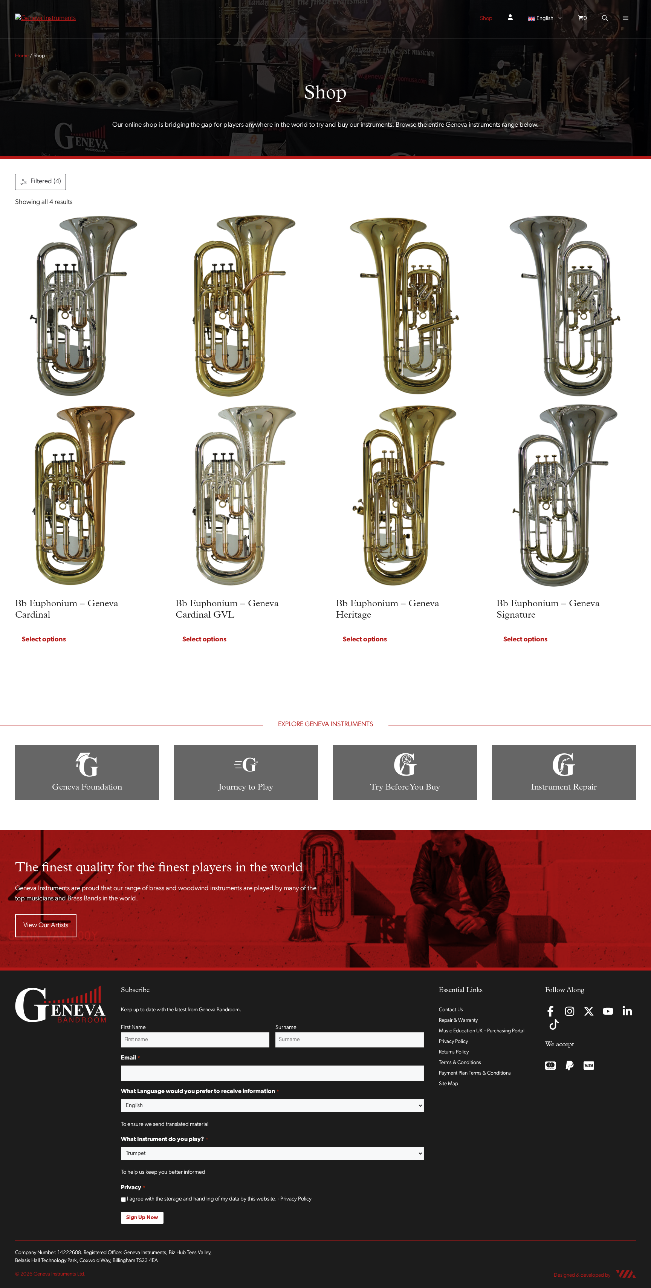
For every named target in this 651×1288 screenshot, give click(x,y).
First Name (133, 1027)
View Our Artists (45, 925)
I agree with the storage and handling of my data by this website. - (219, 1199)
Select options (44, 639)
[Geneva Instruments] (45, 18)
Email (130, 1058)
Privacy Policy (296, 1199)
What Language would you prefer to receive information (200, 1092)
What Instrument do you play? (164, 1139)
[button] (604, 19)
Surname (285, 1027)
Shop (486, 18)
